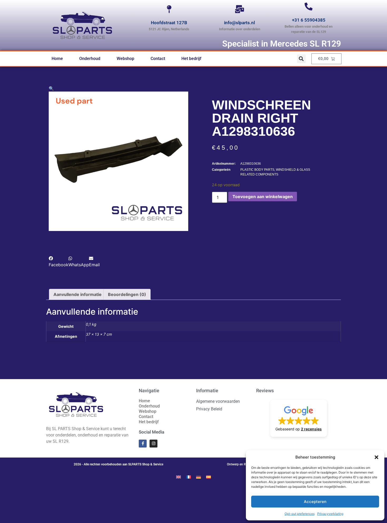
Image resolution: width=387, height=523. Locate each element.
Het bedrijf (191, 58)
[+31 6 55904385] (308, 7)
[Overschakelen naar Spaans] (209, 476)
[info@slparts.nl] (240, 9)
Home (57, 58)
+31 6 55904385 (308, 20)
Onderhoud (89, 58)
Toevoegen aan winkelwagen (262, 196)
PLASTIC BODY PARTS (257, 170)
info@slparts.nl (239, 22)
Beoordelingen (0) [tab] (127, 294)
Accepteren (315, 501)
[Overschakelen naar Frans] (188, 476)
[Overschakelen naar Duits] (199, 476)
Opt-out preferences (300, 514)
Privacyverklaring (330, 514)
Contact (158, 58)
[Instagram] (153, 443)
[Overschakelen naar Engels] (178, 476)
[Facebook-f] (143, 443)
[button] (376, 457)
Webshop (125, 58)
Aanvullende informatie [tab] (77, 294)
